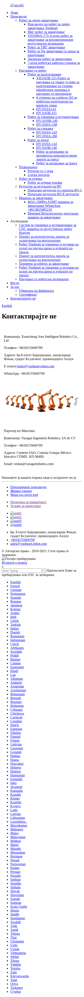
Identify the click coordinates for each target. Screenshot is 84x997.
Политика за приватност (28, 502)
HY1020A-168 (46, 124)
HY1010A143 (46, 109)
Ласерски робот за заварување (50, 59)
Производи (18, 16)
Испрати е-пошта (14, 562)
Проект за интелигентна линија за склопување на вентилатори (44, 238)
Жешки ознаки (21, 491)
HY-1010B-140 (47, 121)
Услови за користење (25, 506)
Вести (14, 283)
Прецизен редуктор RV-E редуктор (53, 194)
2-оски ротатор (39, 175)
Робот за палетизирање (44, 74)
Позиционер (28, 167)
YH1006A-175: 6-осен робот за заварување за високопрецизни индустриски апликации (50, 39)
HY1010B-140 (46, 148)
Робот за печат (38, 140)
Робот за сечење (30, 178)
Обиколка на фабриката (36, 290)
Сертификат (28, 294)
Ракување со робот (33, 70)
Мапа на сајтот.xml (24, 495)
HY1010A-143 (46, 132)
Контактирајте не (23, 298)
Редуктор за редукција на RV (40, 186)
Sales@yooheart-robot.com (35, 366)
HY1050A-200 (46, 136)
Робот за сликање (40, 128)
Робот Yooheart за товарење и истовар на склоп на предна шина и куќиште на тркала (49, 248)
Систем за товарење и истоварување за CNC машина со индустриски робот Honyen (47, 229)
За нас (14, 287)
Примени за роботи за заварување (44, 263)
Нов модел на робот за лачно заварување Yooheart (49, 26)
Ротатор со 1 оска (40, 171)
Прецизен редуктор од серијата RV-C (55, 190)
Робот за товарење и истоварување (53, 117)
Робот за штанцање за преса (56, 163)
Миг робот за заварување (46, 32)
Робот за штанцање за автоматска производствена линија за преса (56, 155)
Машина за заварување (36, 198)
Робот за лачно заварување (38, 20)
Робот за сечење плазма (45, 182)
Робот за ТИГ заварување (46, 47)
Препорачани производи (28, 487)
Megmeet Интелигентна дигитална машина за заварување (53, 215)
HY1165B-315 (46, 113)
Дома (14, 12)
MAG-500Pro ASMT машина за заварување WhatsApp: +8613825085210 (50, 205)
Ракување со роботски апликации (44, 279)
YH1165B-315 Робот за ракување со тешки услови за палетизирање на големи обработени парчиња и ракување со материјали (57, 85)
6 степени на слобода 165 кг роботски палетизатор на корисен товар (57, 101)
